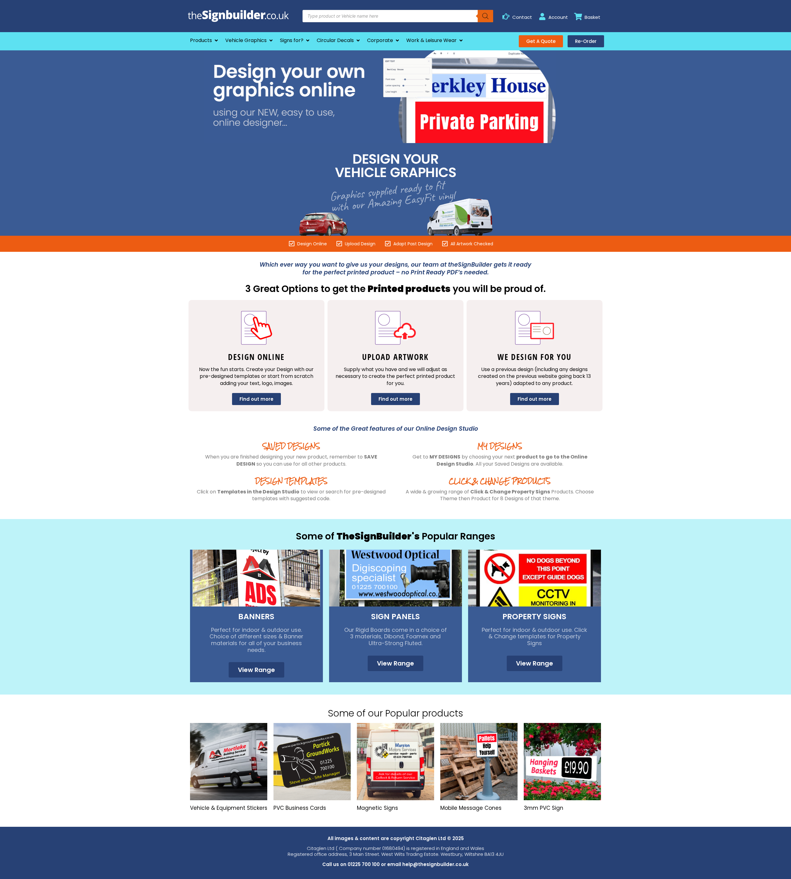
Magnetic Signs (377, 808)
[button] (204, 40)
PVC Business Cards (299, 808)
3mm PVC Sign (543, 808)
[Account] (542, 16)
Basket (592, 17)
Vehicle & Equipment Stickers (228, 808)
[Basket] (578, 16)
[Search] (485, 16)
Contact (522, 17)
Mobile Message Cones (470, 808)
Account (558, 17)
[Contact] (506, 16)
